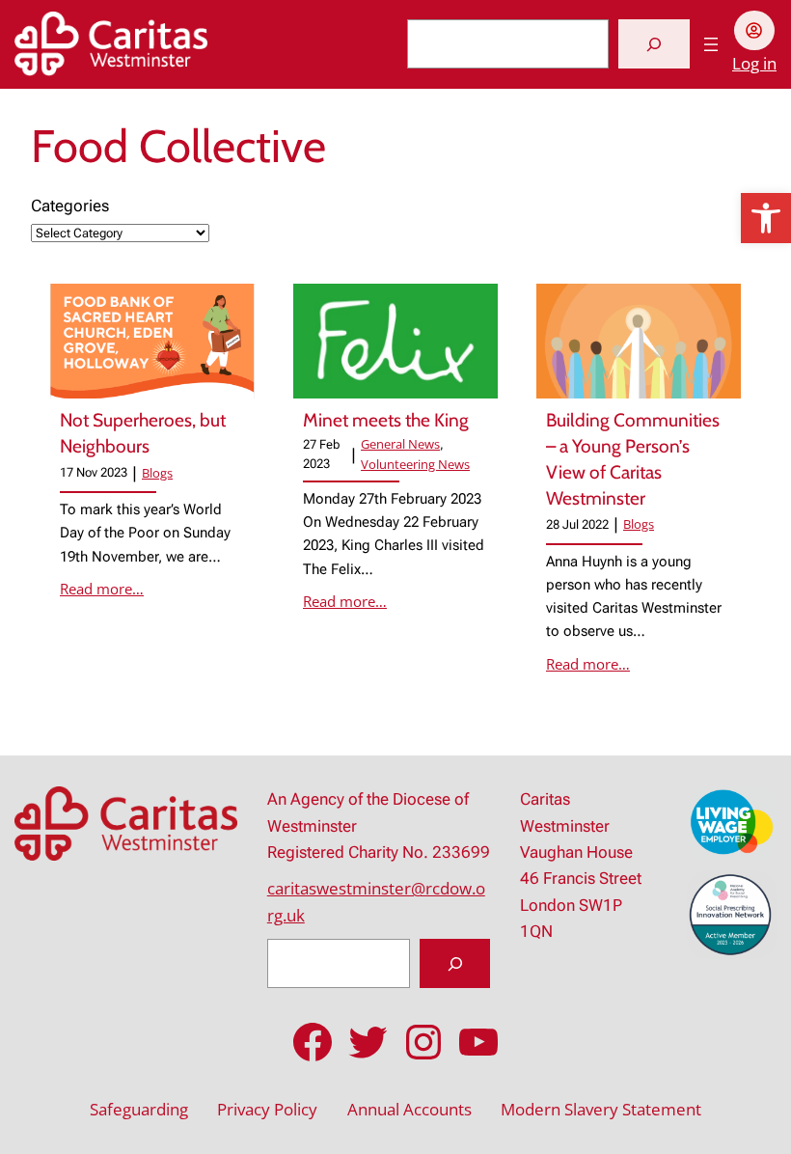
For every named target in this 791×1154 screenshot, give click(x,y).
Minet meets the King (388, 420)
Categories (70, 205)
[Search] (654, 44)
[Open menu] (711, 44)
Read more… (102, 588)
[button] (766, 218)
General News (400, 444)
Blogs (157, 472)
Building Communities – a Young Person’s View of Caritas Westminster (633, 458)
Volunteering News (415, 464)
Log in (754, 63)
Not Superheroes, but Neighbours (143, 433)
